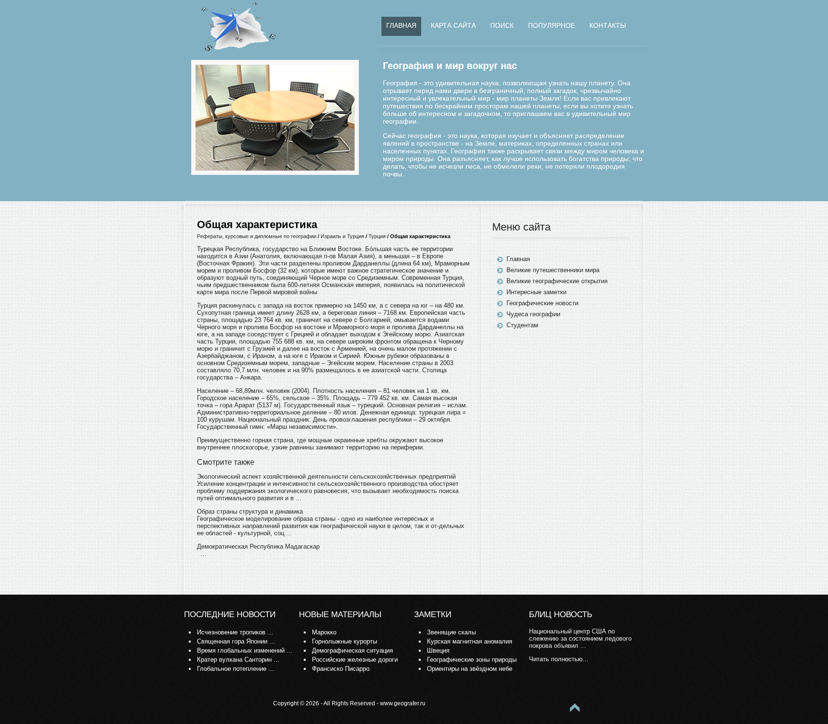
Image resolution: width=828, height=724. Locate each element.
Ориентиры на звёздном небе (469, 668)
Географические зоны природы (472, 659)
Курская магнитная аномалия (469, 641)
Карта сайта (453, 25)
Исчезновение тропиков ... (235, 632)
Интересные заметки (536, 292)
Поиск (502, 25)
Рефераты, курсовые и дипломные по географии (256, 236)
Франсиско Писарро (340, 668)
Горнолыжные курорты (344, 641)
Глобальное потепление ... (235, 668)
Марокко (324, 632)
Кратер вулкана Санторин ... (238, 659)
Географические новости (542, 303)
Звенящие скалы (451, 632)
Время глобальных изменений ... (244, 650)
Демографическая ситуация (352, 650)
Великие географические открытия (557, 281)
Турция (377, 236)
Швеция (438, 650)
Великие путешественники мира (552, 270)
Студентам (522, 325)
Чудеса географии (533, 314)
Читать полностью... (558, 659)
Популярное (551, 25)
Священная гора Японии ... (236, 641)
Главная (401, 25)
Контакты (607, 25)
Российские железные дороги (355, 659)
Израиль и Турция (342, 236)
